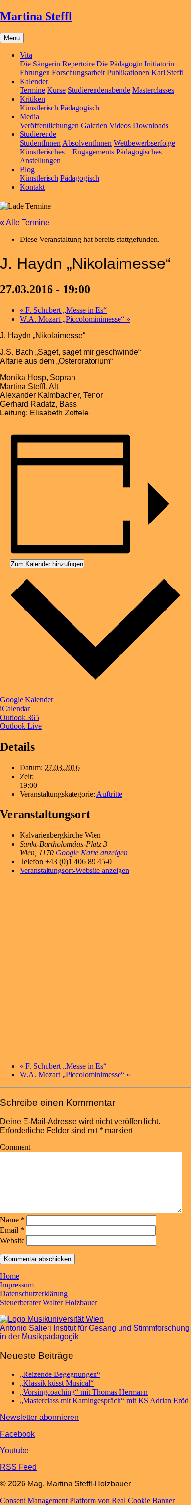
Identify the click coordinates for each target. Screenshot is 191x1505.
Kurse (56, 90)
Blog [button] (27, 169)
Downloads (150, 125)
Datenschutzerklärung (34, 1293)
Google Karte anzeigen (92, 853)
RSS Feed (18, 1467)
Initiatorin (159, 64)
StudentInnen (40, 143)
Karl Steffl (167, 72)
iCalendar (15, 708)
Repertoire (78, 64)
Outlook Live (21, 726)
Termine (32, 90)
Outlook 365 (19, 717)
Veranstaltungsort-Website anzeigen (74, 870)
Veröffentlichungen (49, 125)
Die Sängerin (40, 64)
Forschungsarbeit (78, 72)
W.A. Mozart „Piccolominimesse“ (75, 319)
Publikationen (128, 72)
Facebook (17, 1434)
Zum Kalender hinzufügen (47, 563)
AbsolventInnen (87, 143)
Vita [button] (26, 55)
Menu (12, 38)
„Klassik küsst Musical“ (57, 1383)
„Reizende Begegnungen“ (60, 1374)
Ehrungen (35, 72)
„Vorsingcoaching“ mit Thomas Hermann (84, 1392)
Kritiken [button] (32, 99)
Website (12, 1240)
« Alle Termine (24, 222)
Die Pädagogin (119, 64)
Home (9, 1276)
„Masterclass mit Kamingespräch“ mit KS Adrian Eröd (104, 1400)
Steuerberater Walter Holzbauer (48, 1302)
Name (12, 1220)
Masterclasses (153, 90)
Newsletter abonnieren (39, 1417)
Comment (15, 1147)
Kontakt (32, 187)
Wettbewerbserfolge (144, 143)
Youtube (14, 1450)
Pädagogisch (79, 108)
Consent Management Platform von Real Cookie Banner (87, 1500)
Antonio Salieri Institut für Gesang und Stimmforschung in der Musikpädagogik (95, 1332)
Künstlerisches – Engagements (67, 152)
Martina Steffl (36, 16)
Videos (120, 125)
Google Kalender (26, 700)
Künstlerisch (39, 108)
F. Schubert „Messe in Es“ (63, 310)
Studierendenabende (99, 90)
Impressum (17, 1285)
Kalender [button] (34, 81)
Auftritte (109, 794)
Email (12, 1230)
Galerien (94, 125)
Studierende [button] (38, 134)
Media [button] (29, 116)
